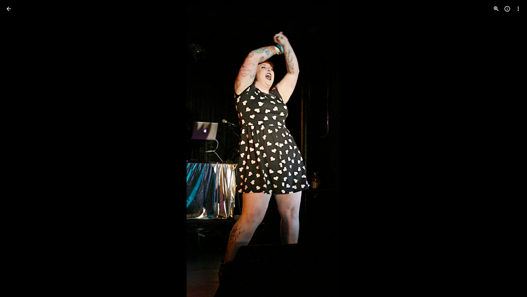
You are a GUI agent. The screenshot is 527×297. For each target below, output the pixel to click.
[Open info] (507, 8)
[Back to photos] (8, 8)
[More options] (518, 8)
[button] (15, 148)
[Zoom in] (496, 8)
